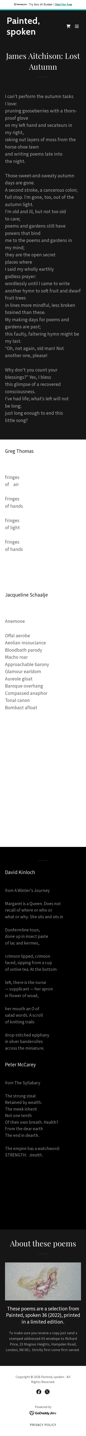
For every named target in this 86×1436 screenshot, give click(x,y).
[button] (77, 26)
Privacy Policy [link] (43, 1425)
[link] (32, 33)
